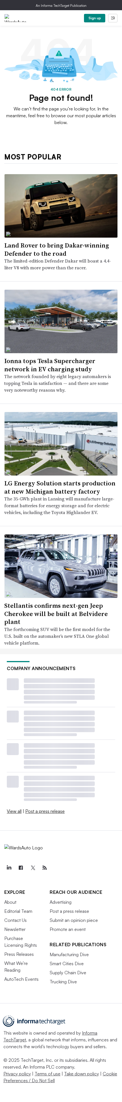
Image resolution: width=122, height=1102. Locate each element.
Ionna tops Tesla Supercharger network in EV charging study (49, 365)
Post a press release (45, 811)
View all (14, 811)
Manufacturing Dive (69, 954)
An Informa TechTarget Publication (61, 5)
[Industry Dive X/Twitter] (33, 868)
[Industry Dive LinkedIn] (9, 868)
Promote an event (68, 929)
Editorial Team (18, 911)
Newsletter (15, 929)
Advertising (60, 902)
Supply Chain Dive (68, 972)
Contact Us (15, 920)
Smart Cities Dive (67, 963)
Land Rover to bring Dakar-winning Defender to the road (56, 249)
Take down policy (81, 1074)
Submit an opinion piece (74, 920)
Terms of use (47, 1074)
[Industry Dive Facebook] (21, 868)
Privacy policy (17, 1074)
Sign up (95, 18)
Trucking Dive (63, 981)
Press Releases (19, 954)
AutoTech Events (21, 979)
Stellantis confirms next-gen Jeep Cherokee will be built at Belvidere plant (56, 613)
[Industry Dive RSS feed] (45, 868)
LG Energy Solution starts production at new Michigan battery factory (59, 487)
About (10, 902)
